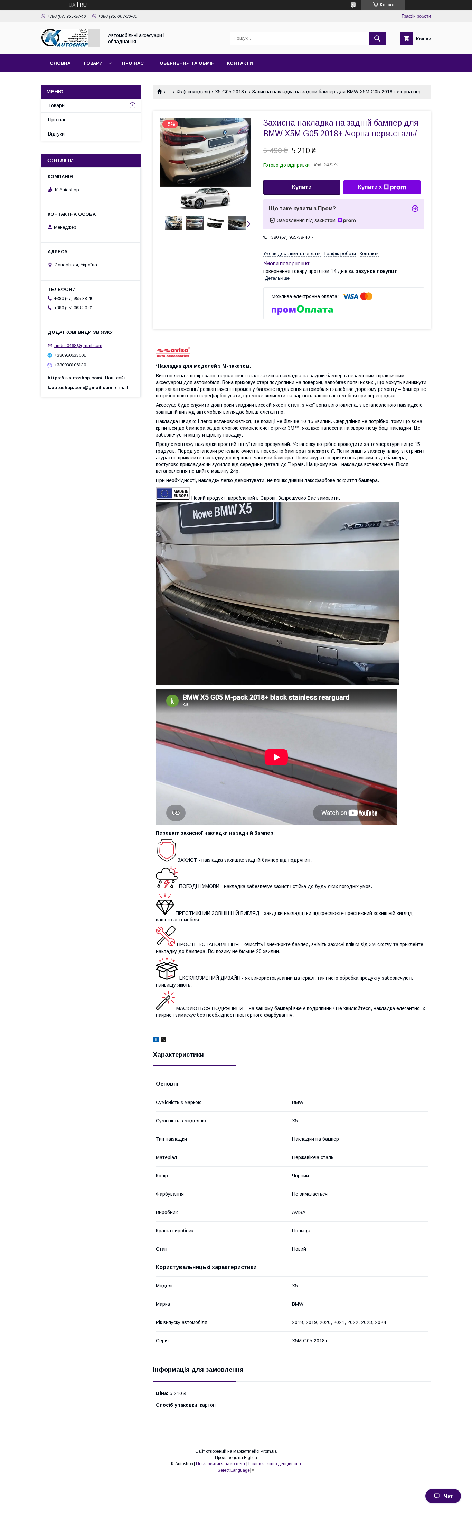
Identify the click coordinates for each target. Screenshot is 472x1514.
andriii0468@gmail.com (78, 345)
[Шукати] (377, 38)
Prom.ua (269, 1451)
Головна (58, 63)
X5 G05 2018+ (231, 91)
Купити (302, 187)
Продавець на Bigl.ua (236, 1457)
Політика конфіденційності (274, 1463)
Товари (93, 63)
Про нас (133, 63)
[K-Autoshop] (70, 45)
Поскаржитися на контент (220, 1463)
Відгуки (56, 134)
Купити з (370, 187)
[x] (163, 1040)
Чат (448, 1496)
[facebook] (156, 1040)
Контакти (240, 63)
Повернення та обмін (185, 63)
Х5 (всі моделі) (193, 91)
